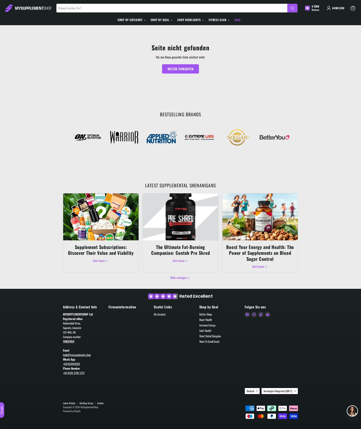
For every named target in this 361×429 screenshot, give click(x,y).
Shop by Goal (160, 20)
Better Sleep (205, 314)
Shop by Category (130, 20)
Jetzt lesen (99, 260)
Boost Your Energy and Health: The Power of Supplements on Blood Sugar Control (260, 253)
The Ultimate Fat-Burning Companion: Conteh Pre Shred (180, 250)
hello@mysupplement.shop (77, 355)
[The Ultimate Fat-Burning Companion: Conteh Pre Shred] (180, 216)
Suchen (100, 403)
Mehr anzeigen (178, 277)
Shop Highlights (189, 20)
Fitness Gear (218, 20)
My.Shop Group (86, 403)
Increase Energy (207, 325)
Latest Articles (69, 403)
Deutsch (250, 391)
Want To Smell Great (209, 341)
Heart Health (205, 320)
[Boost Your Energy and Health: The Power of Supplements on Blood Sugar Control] (260, 216)
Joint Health (205, 330)
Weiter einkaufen (180, 69)
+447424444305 (71, 364)
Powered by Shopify (71, 411)
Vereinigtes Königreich (277, 391)
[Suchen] (292, 8)
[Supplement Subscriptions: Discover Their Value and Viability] (101, 216)
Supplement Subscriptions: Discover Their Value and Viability (100, 250)
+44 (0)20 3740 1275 (73, 373)
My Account (160, 314)
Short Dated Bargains (210, 336)
